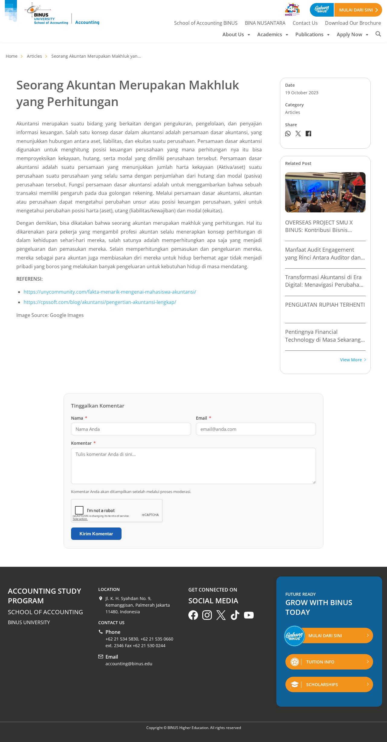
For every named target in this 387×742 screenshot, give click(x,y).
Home (12, 56)
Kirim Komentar (96, 533)
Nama (79, 418)
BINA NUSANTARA (265, 23)
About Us (233, 34)
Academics (269, 34)
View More (351, 360)
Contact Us (305, 23)
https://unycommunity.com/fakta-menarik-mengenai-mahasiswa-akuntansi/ (110, 292)
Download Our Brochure (353, 23)
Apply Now (349, 34)
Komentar (83, 443)
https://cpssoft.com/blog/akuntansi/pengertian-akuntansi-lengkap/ (100, 302)
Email (203, 418)
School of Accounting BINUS (206, 23)
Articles (34, 56)
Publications (309, 34)
